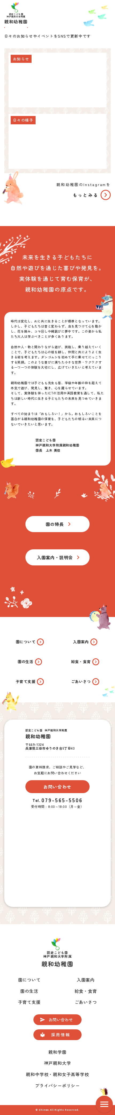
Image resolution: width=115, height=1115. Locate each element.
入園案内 (86, 979)
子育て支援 (29, 1002)
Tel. (36, 800)
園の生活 (29, 991)
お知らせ (21, 58)
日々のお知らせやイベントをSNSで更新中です (47, 36)
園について (29, 979)
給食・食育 (86, 991)
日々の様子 (23, 120)
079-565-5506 (62, 800)
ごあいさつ (86, 1002)
